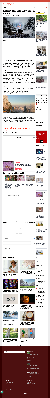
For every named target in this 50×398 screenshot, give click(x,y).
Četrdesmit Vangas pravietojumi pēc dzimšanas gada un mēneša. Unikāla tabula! (41, 271)
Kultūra (37, 119)
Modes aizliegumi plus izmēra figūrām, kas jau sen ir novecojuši (27, 340)
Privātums (29, 385)
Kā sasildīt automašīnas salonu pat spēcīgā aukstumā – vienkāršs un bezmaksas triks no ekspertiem (10, 322)
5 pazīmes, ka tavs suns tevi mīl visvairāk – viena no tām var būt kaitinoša (10, 340)
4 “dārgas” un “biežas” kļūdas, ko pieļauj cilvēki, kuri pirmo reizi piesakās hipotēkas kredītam (27, 323)
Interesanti (9, 195)
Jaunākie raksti (14, 195)
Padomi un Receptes (39, 122)
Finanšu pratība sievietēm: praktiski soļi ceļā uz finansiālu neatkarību (9, 276)
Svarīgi (18, 195)
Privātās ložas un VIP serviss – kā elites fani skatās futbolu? (27, 290)
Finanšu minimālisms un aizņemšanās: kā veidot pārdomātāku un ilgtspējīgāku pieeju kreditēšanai (27, 273)
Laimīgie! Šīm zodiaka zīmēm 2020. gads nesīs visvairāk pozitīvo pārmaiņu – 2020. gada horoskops (41, 292)
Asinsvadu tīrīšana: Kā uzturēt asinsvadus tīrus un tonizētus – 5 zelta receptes (42, 302)
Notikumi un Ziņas (39, 125)
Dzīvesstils (8, 385)
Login (34, 238)
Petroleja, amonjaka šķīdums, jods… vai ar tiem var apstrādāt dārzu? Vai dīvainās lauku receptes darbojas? (33, 357)
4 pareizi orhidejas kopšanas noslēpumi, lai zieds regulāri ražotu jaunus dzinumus (23, 166)
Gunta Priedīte (16, 15)
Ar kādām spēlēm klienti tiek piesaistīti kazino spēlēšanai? (10, 291)
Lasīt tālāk (18, 169)
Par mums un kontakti (31, 383)
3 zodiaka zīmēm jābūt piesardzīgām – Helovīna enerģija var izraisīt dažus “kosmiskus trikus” (26, 306)
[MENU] (46, 7)
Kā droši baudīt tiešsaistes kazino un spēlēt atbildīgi (9, 305)
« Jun (37, 107)
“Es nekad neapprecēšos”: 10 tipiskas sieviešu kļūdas (17, 127)
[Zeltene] (5, 7)
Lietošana (29, 382)
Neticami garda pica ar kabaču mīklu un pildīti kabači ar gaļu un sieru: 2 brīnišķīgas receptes (33, 366)
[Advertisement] (19, 50)
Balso (41, 141)
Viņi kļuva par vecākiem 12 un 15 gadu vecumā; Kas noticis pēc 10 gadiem (41, 281)
